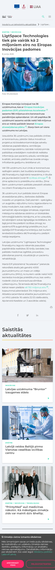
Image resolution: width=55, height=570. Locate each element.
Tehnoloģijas (33, 503)
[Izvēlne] (49, 16)
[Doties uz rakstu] (48, 398)
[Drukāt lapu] (51, 307)
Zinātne (5, 32)
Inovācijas (16, 32)
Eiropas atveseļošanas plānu (22, 125)
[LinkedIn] (37, 315)
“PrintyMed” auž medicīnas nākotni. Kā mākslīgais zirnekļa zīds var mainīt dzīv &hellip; (26, 510)
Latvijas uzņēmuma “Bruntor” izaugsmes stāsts (25, 391)
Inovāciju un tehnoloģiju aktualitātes (19, 24)
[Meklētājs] (43, 16)
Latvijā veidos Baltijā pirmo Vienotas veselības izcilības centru (24, 450)
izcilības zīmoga (37, 178)
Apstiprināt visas (13, 564)
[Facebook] (18, 315)
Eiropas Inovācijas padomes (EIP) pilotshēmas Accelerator (24, 109)
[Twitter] (27, 315)
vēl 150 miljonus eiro (35, 287)
